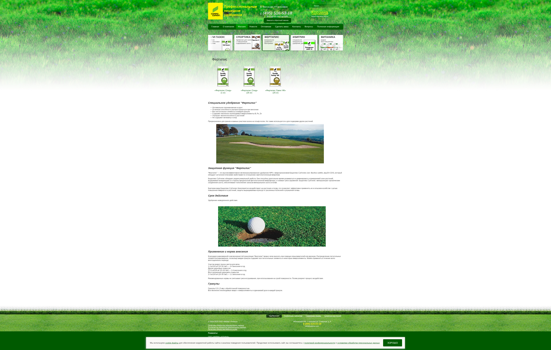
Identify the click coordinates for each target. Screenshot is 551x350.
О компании (228, 26)
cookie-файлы (172, 343)
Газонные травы (313, 316)
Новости (253, 26)
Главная (215, 26)
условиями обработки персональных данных (358, 343)
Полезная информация (328, 26)
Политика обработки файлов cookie (222, 329)
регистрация (282, 7)
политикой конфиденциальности (319, 343)
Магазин (242, 26)
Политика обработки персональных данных (226, 325)
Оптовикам (266, 26)
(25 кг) (249, 93)
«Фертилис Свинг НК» (275, 90)
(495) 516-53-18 (277, 13)
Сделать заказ (281, 26)
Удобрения (274, 316)
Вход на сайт (268, 7)
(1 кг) (223, 93)
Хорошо (392, 343)
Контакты (296, 26)
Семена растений (332, 316)
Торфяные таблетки (293, 316)
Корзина (319, 12)
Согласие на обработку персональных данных (227, 327)
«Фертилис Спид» (223, 90)
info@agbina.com (312, 326)
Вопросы (309, 26)
